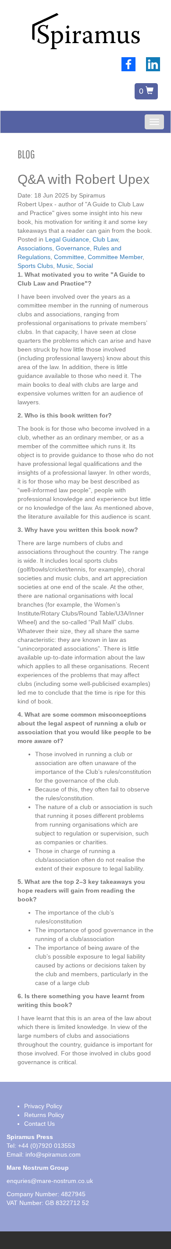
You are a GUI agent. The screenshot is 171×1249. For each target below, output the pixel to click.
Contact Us (39, 1123)
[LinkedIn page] (153, 64)
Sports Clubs (35, 265)
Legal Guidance (67, 239)
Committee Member (115, 256)
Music (65, 265)
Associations (35, 248)
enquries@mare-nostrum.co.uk (50, 1180)
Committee (69, 256)
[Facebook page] (128, 64)
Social (84, 265)
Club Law (105, 239)
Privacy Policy (43, 1106)
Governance (73, 248)
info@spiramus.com (53, 1154)
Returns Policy (44, 1114)
